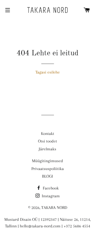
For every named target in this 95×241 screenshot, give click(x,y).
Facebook (50, 188)
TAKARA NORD (54, 207)
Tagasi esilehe (47, 72)
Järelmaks (47, 149)
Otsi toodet (47, 141)
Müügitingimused (47, 160)
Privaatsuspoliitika (47, 168)
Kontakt (47, 133)
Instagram (50, 196)
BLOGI (47, 176)
